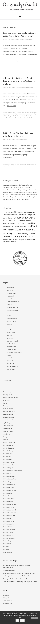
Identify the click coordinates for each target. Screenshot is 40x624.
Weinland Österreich (9, 515)
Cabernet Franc (9, 214)
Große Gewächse (8, 431)
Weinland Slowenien (9, 530)
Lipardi (27, 61)
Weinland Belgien (8, 468)
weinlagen (10, 361)
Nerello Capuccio (30, 116)
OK (17, 620)
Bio (13, 212)
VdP (12, 239)
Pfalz (14, 226)
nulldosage (10, 335)
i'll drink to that (11, 321)
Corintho (23, 61)
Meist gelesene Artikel (9, 437)
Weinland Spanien (8, 532)
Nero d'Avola (33, 61)
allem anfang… (11, 287)
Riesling (8, 233)
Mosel (33, 223)
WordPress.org (7, 604)
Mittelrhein (28, 223)
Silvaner (6, 236)
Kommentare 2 (23, 139)
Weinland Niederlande (9, 513)
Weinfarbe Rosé (20, 112)
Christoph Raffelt (15, 39)
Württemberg (12, 242)
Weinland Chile (7, 473)
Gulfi (4, 166)
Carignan (5, 218)
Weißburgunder (21, 239)
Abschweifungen (8, 392)
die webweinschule (12, 310)
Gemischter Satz (8, 426)
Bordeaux (31, 212)
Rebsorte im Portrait (9, 442)
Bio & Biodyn (10, 61)
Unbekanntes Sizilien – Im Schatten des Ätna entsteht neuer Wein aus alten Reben (19, 81)
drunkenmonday (12, 318)
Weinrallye (6, 546)
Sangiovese (15, 233)
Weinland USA (7, 544)
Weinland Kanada (8, 496)
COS (4, 116)
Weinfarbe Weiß (7, 459)
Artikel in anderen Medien (10, 397)
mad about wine (11, 330)
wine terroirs (11, 369)
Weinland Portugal (8, 521)
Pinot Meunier (27, 226)
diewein (9, 316)
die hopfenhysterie (12, 307)
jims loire (9, 324)
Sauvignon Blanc (29, 233)
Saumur (20, 234)
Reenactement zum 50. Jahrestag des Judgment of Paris (20, 582)
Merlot (22, 223)
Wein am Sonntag (8, 445)
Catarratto (28, 114)
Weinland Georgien (8, 487)
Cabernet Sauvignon (25, 214)
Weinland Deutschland (9, 479)
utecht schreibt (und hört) (14, 352)
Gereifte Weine (7, 428)
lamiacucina (10, 327)
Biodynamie (18, 212)
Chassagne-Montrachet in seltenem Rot (15, 579)
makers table (11, 332)
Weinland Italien (9, 114)
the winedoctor (11, 349)
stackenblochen (12, 344)
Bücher (5, 403)
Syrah (29, 236)
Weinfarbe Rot (28, 112)
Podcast (11, 230)
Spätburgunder (18, 236)
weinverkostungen (12, 366)
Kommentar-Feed (8, 601)
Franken (11, 221)
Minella (24, 116)
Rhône (34, 230)
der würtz (10, 304)
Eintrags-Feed (7, 598)
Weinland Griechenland (10, 490)
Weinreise (6, 549)
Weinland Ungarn (8, 541)
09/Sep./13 (5, 139)
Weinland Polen (7, 518)
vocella (9, 355)
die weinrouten (11, 313)
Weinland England (8, 482)
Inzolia (15, 116)
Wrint (28, 239)
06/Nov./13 (5, 87)
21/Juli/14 (5, 39)
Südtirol (34, 237)
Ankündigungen (7, 395)
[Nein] (34, 617)
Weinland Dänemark (9, 476)
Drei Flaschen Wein (8, 417)
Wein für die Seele (8, 448)
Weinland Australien (9, 465)
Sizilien (31, 117)
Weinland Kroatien (8, 499)
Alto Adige (5, 212)
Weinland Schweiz (8, 524)
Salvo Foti (5, 63)
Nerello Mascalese (7, 117)
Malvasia (19, 116)
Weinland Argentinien (9, 462)
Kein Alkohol (6, 434)
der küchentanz (11, 299)
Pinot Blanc (19, 226)
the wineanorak (11, 347)
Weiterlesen (32, 54)
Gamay (15, 221)
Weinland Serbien (8, 527)
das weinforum (11, 293)
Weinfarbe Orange (11, 112)
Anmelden (6, 595)
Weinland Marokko (8, 507)
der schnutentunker (13, 302)
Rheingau (17, 230)
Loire (17, 223)
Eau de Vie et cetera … (10, 420)
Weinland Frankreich (9, 485)
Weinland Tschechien (9, 538)
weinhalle (9, 358)
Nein (22, 620)
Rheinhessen (26, 229)
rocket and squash (12, 341)
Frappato (10, 116)
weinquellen (10, 363)
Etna (6, 116)
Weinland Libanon (8, 501)
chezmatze (10, 290)
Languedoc (12, 223)
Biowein (25, 212)
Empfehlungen (7, 423)
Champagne (11, 218)
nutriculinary (10, 338)
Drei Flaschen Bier (8, 414)
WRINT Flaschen (7, 552)
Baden (9, 212)
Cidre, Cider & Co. (8, 409)
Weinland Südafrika (8, 535)
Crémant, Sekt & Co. (9, 411)
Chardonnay (21, 217)
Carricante (22, 114)
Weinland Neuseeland (9, 510)
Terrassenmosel (7, 239)
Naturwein (8, 226)
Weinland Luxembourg (9, 504)
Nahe (4, 226)
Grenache (21, 220)
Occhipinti (20, 117)
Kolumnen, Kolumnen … (10, 571)
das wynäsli (10, 296)
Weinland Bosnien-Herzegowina (12, 471)
